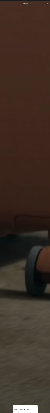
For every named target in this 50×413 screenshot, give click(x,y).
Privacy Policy (27, 409)
